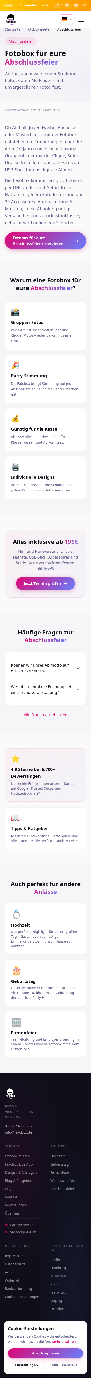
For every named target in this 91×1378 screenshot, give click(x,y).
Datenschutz (15, 1264)
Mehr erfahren (64, 1341)
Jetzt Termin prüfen (42, 583)
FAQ (8, 1188)
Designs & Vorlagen (21, 1172)
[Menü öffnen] (81, 19)
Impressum (14, 1256)
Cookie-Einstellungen (22, 1296)
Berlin (55, 1259)
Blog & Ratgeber (18, 1180)
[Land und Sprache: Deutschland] (67, 19)
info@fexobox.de (18, 1132)
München (58, 1276)
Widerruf (12, 1280)
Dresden (57, 1308)
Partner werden (23, 1225)
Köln (54, 1284)
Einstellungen (26, 1365)
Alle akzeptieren (45, 1353)
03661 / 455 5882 (18, 1126)
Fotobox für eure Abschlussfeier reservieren (38, 240)
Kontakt (11, 1197)
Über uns (12, 1213)
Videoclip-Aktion (23, 1232)
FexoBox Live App (19, 1164)
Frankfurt (58, 1292)
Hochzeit (57, 1156)
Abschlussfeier (62, 1188)
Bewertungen (16, 1205)
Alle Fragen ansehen (42, 714)
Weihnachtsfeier (63, 1180)
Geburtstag (59, 1164)
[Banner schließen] (84, 5)
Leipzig (56, 1300)
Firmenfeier (59, 1172)
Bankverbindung (18, 1288)
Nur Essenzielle (64, 1365)
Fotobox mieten (17, 1156)
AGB (8, 1272)
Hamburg (58, 1268)
